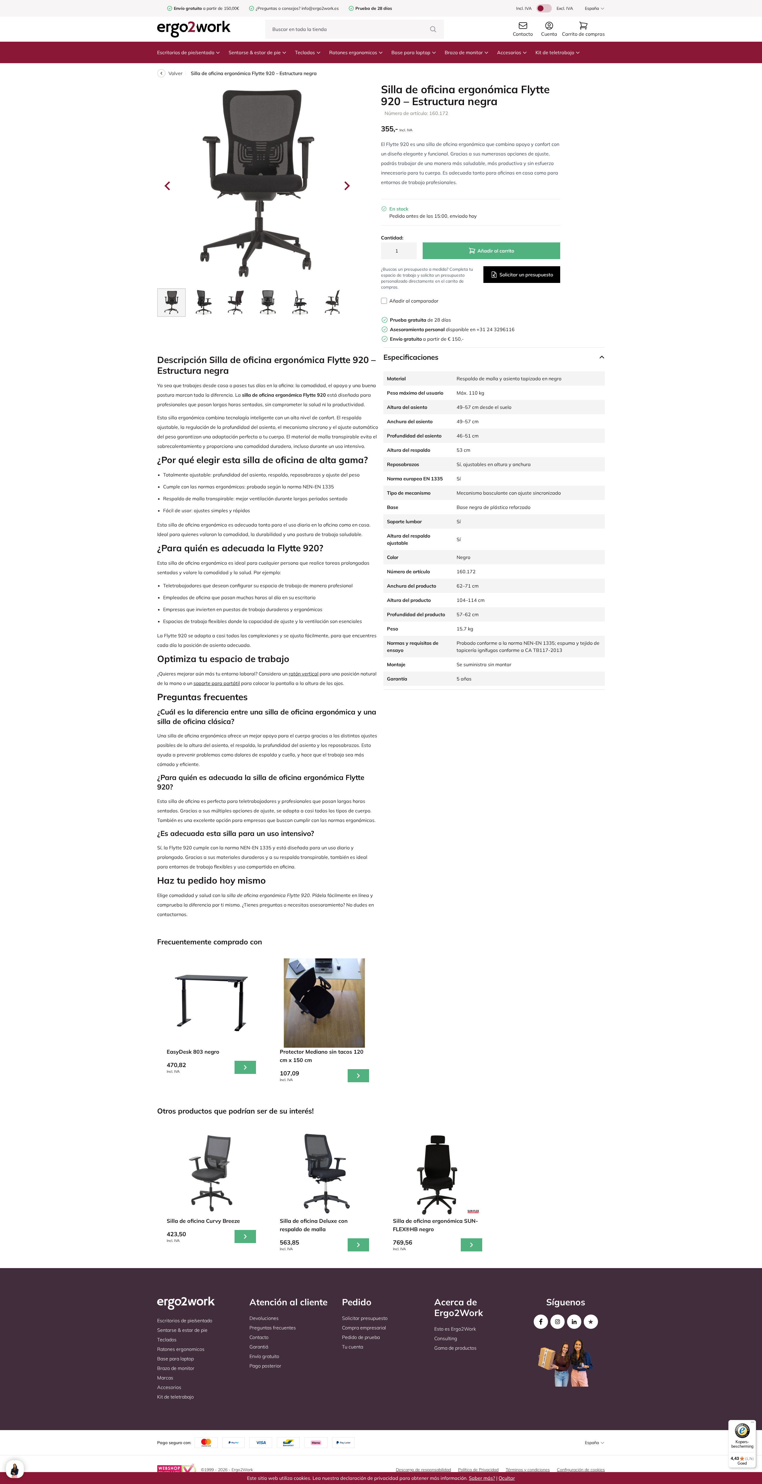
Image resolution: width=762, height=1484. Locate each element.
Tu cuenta (352, 1347)
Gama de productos (455, 1348)
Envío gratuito (264, 1356)
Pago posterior (265, 1366)
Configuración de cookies (581, 1469)
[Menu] (752, 1423)
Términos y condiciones (528, 1469)
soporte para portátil (216, 683)
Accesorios (509, 52)
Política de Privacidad (478, 1469)
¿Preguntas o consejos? (278, 8)
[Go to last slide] (168, 186)
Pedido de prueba (361, 1337)
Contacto (258, 1337)
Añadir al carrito (495, 251)
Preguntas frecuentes (272, 1328)
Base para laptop (410, 52)
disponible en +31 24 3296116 (452, 329)
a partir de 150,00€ (206, 8)
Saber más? (482, 1478)
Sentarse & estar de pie (255, 52)
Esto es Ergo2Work (455, 1329)
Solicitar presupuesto (365, 1318)
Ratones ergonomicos (353, 52)
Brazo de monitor (464, 52)
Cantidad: (392, 238)
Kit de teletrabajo (554, 52)
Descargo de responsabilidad (423, 1469)
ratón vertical (303, 674)
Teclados (305, 52)
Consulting (445, 1338)
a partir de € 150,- (427, 339)
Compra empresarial (364, 1328)
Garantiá (258, 1347)
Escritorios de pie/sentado (185, 52)
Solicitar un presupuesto (526, 275)
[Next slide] (346, 186)
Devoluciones (264, 1318)
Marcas (165, 1378)
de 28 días (420, 320)
